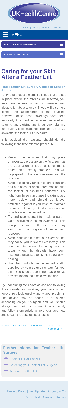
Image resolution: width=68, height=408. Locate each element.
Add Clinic (57, 27)
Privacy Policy (16, 391)
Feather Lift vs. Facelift (25, 358)
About (35, 27)
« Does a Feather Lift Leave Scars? (22, 325)
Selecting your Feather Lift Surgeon (33, 365)
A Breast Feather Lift (23, 371)
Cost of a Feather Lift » (55, 327)
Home (26, 27)
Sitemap (60, 397)
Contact (45, 27)
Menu (16, 35)
